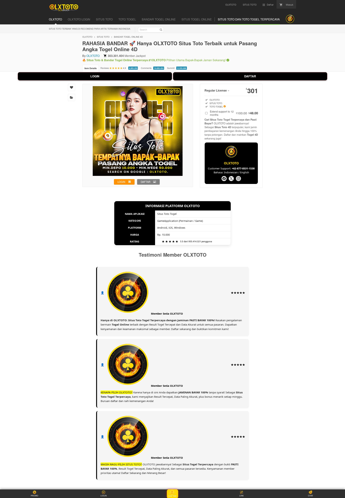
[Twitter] (231, 178)
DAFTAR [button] (145, 182)
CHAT (310, 496)
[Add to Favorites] (71, 87)
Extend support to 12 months (234, 113)
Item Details (90, 68)
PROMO (34, 496)
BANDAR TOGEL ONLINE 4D (128, 36)
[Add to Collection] (71, 97)
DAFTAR (250, 76)
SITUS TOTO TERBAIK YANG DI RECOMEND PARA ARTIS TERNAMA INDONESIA (89, 28)
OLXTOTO (87, 36)
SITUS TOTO (103, 36)
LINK (241, 496)
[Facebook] (224, 178)
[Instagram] (238, 178)
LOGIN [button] (121, 182)
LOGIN (94, 76)
